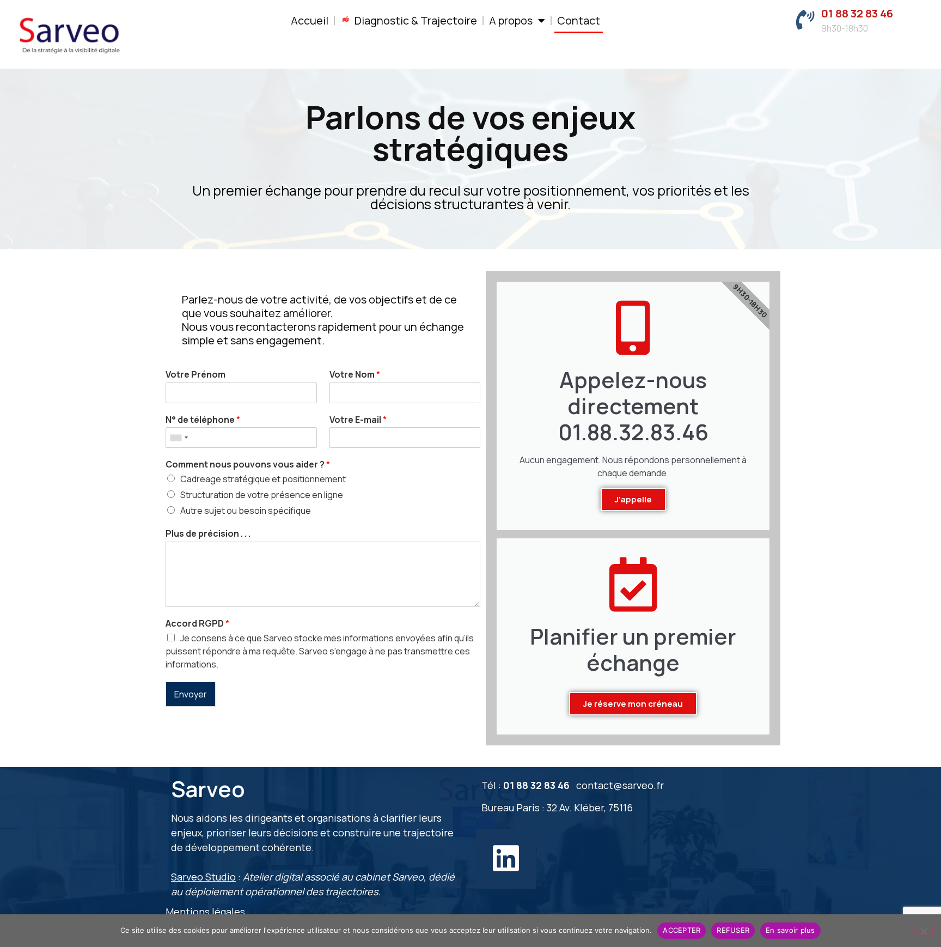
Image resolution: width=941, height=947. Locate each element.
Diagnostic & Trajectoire (416, 20)
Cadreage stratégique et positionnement (263, 479)
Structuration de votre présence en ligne (261, 495)
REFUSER (733, 930)
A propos (511, 20)
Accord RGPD (197, 623)
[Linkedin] (506, 859)
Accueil (309, 20)
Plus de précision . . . (208, 533)
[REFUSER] (923, 930)
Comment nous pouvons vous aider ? (248, 464)
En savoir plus (790, 930)
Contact (578, 20)
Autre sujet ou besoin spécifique (245, 511)
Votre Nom (354, 374)
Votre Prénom (195, 374)
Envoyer (190, 694)
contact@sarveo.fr (620, 785)
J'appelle (633, 499)
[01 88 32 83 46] (805, 20)
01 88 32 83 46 (857, 13)
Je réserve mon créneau (633, 703)
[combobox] (178, 437)
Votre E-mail (358, 420)
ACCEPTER (681, 930)
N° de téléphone (203, 420)
